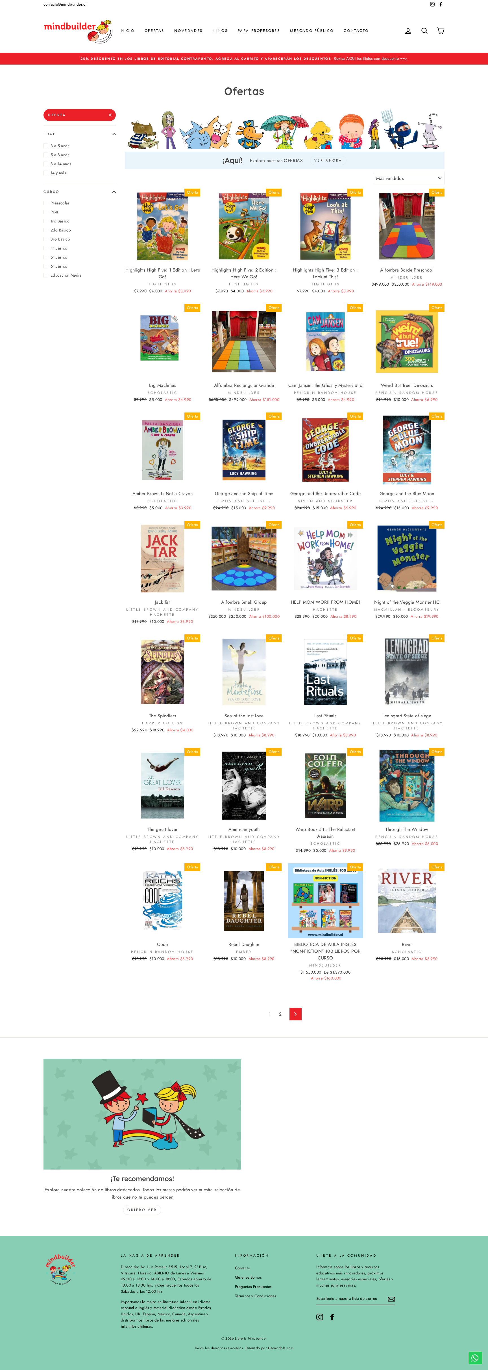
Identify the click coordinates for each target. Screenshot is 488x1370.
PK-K (55, 212)
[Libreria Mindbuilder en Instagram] (319, 1317)
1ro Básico (60, 221)
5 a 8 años (60, 155)
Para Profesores (259, 30)
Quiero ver (142, 1209)
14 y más (58, 173)
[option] (244, 59)
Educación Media (66, 275)
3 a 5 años (60, 146)
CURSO (51, 191)
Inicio (127, 30)
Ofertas (154, 30)
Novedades (188, 30)
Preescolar (60, 203)
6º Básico (59, 266)
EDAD (49, 134)
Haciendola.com (281, 1348)
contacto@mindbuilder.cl (64, 4)
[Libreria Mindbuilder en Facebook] (332, 1317)
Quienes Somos (248, 1277)
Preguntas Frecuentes (253, 1286)
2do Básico (61, 230)
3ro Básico (60, 239)
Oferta (57, 115)
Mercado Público (312, 30)
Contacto (356, 30)
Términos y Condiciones (255, 1296)
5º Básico (59, 257)
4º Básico (59, 248)
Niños (220, 30)
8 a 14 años (61, 164)
